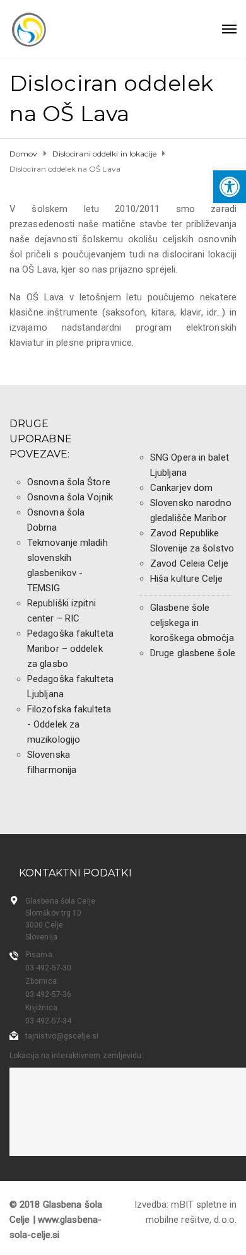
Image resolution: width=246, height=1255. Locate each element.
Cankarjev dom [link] (181, 487)
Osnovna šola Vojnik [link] (70, 497)
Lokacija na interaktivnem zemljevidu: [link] (76, 1055)
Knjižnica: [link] (42, 1007)
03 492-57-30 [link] (48, 967)
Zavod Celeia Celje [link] (189, 563)
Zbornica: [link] (42, 981)
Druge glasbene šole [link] (192, 653)
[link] (229, 186)
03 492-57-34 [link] (48, 1020)
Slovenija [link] (41, 937)
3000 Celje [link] (44, 925)
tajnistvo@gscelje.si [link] (61, 1036)
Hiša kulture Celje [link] (186, 578)
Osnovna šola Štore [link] (68, 482)
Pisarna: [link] (39, 954)
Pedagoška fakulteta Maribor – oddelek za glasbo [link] (70, 648)
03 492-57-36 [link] (48, 994)
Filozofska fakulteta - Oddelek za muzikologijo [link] (69, 724)
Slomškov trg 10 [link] (53, 913)
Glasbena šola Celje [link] (60, 901)
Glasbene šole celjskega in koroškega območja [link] (192, 623)
